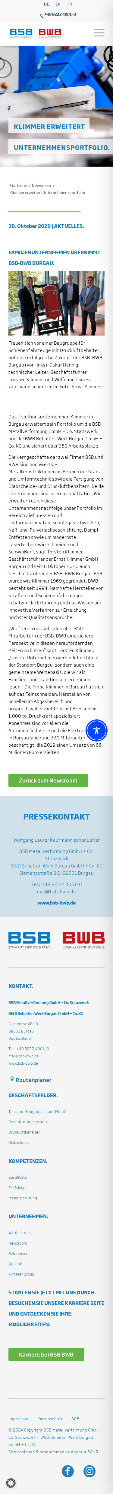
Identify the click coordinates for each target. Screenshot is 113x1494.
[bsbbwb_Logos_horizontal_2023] (46, 33)
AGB (75, 1418)
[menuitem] (46, 4)
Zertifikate (17, 1177)
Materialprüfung (22, 1198)
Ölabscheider (19, 1142)
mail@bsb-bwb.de (56, 891)
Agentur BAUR (85, 1452)
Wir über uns (19, 1232)
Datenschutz (50, 1418)
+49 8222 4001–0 (60, 14)
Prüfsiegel (17, 1187)
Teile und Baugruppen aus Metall (37, 1111)
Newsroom (17, 1243)
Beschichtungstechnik (27, 1122)
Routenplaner (34, 1080)
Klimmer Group (21, 1274)
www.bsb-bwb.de (23, 1063)
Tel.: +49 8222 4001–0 (28, 1048)
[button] (11, 1483)
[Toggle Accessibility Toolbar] (96, 730)
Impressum (19, 1418)
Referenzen (18, 1253)
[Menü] (96, 33)
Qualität (15, 1264)
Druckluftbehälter (24, 1132)
